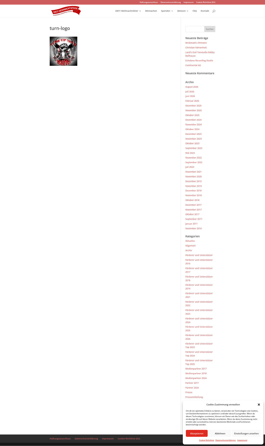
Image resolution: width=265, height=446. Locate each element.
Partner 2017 (192, 382)
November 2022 (193, 157)
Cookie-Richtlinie (206, 440)
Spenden (165, 11)
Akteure (181, 11)
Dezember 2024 (193, 119)
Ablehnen (220, 433)
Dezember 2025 (193, 105)
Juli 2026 (189, 91)
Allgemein (190, 245)
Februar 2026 (192, 100)
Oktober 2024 (192, 129)
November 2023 (193, 138)
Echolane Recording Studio (199, 60)
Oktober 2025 (192, 115)
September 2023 (193, 148)
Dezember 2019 (193, 181)
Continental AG (193, 65)
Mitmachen (151, 11)
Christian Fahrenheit (196, 47)
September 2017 (193, 218)
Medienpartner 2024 (196, 378)
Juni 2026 (190, 96)
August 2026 (191, 86)
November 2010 (193, 228)
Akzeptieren (196, 433)
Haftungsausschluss (149, 2)
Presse (188, 392)
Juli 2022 (189, 166)
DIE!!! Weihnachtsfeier (126, 11)
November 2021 (193, 171)
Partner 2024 (192, 387)
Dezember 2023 (193, 134)
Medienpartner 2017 (196, 368)
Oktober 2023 (192, 143)
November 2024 (193, 124)
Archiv (188, 250)
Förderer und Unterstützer (199, 255)
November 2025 (193, 110)
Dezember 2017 (193, 204)
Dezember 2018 (193, 190)
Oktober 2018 (192, 200)
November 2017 (193, 209)
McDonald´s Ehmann (196, 42)
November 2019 (193, 186)
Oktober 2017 (192, 214)
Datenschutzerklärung (225, 440)
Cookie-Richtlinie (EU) (205, 2)
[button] (258, 404)
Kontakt (205, 11)
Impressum (242, 440)
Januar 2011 (191, 223)
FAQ (195, 11)
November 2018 (193, 195)
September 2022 (193, 162)
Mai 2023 (190, 152)
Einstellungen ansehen (246, 433)
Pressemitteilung (194, 397)
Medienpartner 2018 (196, 373)
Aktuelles (190, 240)
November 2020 (193, 176)
